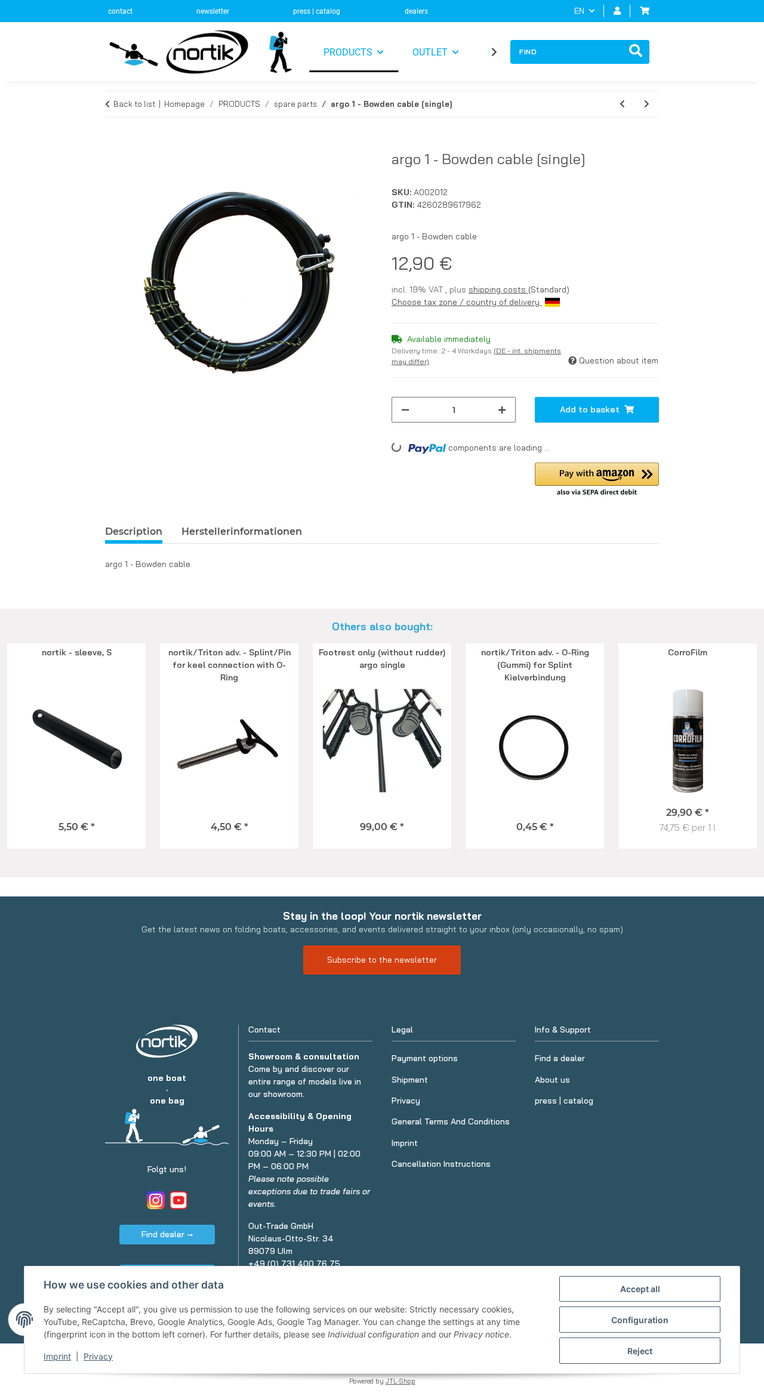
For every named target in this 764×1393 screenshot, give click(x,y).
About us (552, 1079)
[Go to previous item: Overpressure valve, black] (622, 104)
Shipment (410, 1079)
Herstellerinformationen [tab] (241, 531)
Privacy (98, 1356)
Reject (639, 1351)
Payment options (425, 1058)
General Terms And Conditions (451, 1121)
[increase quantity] (502, 409)
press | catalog (316, 11)
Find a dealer (560, 1058)
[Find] (635, 52)
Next (735, 746)
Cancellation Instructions (441, 1163)
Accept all (640, 1289)
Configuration (639, 1320)
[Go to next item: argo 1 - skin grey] (646, 104)
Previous (29, 746)
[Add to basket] (114, 143)
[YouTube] (178, 1200)
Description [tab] (133, 531)
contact (120, 11)
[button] (617, 11)
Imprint (57, 1356)
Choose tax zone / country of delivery (467, 302)
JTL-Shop (400, 1381)
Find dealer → (167, 1234)
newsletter (212, 11)
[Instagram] (156, 1200)
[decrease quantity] (405, 409)
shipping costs (498, 289)
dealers (416, 11)
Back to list (134, 104)
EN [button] (579, 10)
